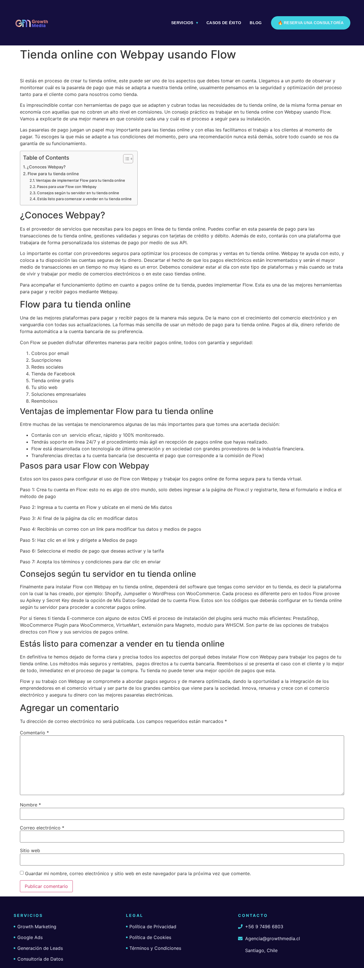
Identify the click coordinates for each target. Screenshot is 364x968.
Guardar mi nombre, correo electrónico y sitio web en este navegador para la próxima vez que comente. (138, 873)
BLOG (256, 22)
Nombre (30, 804)
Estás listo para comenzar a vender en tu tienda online (84, 198)
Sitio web (30, 850)
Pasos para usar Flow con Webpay (66, 186)
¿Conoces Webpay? (46, 166)
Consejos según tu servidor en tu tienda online (78, 193)
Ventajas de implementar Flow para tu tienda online (80, 180)
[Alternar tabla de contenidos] (125, 159)
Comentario (34, 732)
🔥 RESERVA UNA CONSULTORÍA (311, 22)
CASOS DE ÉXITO (223, 22)
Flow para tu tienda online (53, 173)
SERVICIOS (182, 22)
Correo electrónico (42, 827)
